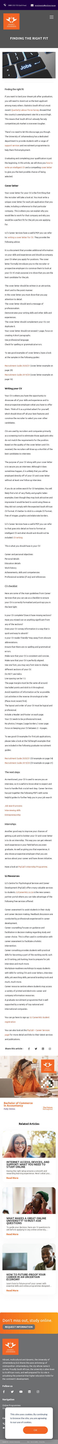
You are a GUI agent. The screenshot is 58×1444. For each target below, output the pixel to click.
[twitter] (36, 1048)
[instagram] (50, 1048)
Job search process (13, 806)
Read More (12, 1178)
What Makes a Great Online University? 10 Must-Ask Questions (26, 1220)
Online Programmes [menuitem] (11, 1405)
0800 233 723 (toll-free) (17, 5)
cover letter (46, 167)
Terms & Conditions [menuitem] (34, 1441)
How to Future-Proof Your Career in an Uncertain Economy (25, 1277)
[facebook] (29, 1048)
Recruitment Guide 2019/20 (17, 375)
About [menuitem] (28, 1441)
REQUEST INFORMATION (19, 1327)
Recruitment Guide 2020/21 (17, 366)
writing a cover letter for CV (20, 237)
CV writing (18, 538)
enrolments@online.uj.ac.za (45, 5)
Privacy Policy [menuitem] (42, 1441)
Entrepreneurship (13, 815)
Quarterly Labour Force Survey (25, 110)
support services (12, 145)
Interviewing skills (12, 810)
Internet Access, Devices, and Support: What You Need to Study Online (27, 1164)
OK (35, 1430)
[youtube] (21, 1392)
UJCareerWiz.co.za (24, 892)
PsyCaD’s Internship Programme (32, 867)
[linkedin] (43, 1048)
